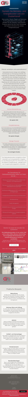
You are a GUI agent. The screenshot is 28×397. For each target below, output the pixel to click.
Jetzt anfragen (14, 245)
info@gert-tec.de (14, 383)
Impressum (14, 388)
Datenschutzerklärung (14, 395)
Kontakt (14, 387)
